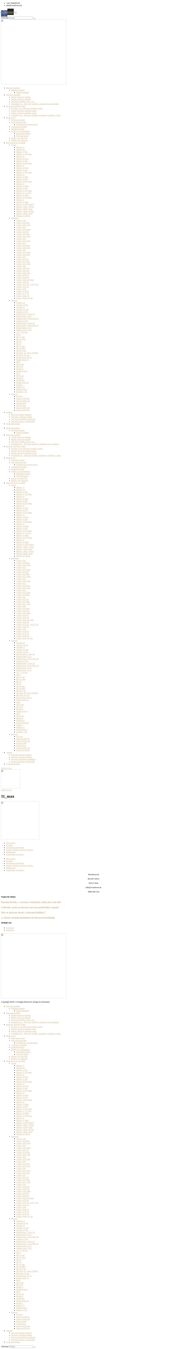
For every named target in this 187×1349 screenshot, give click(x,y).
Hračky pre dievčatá (19, 138)
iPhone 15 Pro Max (24, 172)
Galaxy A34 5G (22, 291)
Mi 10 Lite (20, 346)
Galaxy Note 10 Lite (24, 298)
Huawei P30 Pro (23, 410)
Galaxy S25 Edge (23, 229)
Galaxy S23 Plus (23, 245)
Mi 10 (18, 344)
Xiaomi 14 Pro (22, 305)
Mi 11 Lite (20, 337)
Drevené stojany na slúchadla (23, 421)
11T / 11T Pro (21, 332)
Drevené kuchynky (19, 122)
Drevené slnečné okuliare (21, 415)
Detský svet (11, 118)
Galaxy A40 (21, 289)
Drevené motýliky (13, 95)
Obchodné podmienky (15, 847)
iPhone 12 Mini (22, 195)
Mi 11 (18, 335)
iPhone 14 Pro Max (24, 181)
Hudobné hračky (18, 129)
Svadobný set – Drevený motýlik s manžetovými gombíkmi (35, 104)
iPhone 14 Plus (22, 177)
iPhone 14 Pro (22, 179)
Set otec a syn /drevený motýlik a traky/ (27, 108)
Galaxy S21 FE (22, 259)
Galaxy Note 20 (22, 277)
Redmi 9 (19, 369)
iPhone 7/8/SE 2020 (24, 209)
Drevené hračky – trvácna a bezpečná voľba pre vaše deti (31, 902)
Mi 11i (18, 341)
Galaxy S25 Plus (23, 234)
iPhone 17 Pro (22, 152)
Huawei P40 (21, 403)
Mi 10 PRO (21, 348)
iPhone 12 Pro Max (24, 197)
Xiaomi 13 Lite (22, 309)
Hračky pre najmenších (20, 131)
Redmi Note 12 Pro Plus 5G (27, 325)
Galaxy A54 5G (22, 282)
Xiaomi (14, 300)
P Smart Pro (21, 405)
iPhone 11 (20, 200)
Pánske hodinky (22, 92)
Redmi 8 (19, 378)
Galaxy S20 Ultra (23, 273)
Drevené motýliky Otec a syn (23, 102)
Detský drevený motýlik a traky (24, 111)
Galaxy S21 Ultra (23, 264)
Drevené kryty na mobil (15, 143)
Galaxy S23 (21, 243)
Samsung (15, 218)
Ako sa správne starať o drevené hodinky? (23, 912)
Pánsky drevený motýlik (21, 99)
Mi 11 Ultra (21, 339)
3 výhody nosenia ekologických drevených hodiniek (28, 917)
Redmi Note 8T (22, 383)
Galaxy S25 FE (22, 232)
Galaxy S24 (21, 239)
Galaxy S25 (21, 227)
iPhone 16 (20, 156)
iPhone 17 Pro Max (24, 154)
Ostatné (9, 412)
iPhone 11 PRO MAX (25, 204)
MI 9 (18, 362)
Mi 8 (18, 373)
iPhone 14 (20, 175)
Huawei (14, 394)
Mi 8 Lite (20, 376)
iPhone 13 (20, 184)
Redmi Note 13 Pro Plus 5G (27, 319)
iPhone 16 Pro (22, 161)
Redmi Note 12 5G (24, 328)
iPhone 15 (20, 165)
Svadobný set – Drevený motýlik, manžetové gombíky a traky (36, 115)
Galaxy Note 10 (22, 296)
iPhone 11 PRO (22, 202)
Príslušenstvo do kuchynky (27, 124)
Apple (13, 145)
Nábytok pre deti (18, 120)
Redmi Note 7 (22, 389)
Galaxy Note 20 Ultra (25, 280)
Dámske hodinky (18, 90)
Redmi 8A (20, 380)
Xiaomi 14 (20, 303)
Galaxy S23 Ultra (23, 248)
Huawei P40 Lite (23, 401)
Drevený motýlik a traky (16, 106)
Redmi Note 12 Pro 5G (25, 323)
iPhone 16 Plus (22, 159)
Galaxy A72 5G (22, 293)
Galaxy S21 (21, 257)
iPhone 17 (20, 147)
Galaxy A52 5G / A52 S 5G (27, 284)
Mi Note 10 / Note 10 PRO (27, 353)
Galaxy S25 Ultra (23, 236)
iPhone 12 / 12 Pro (23, 193)
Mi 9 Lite (20, 364)
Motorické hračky (23, 134)
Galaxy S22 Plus (23, 255)
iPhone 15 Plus (22, 168)
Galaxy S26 (21, 220)
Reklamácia (11, 852)
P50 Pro (19, 396)
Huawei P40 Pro (23, 399)
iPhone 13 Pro (22, 188)
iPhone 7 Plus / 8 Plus (25, 207)
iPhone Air (20, 150)
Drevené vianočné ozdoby (21, 417)
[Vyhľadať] (34, 18)
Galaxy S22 (21, 250)
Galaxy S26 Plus (23, 223)
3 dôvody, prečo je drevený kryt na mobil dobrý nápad (30, 907)
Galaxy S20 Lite (23, 271)
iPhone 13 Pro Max (24, 191)
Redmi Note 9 (22, 371)
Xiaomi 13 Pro (22, 312)
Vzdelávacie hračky (19, 127)
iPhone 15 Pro (22, 170)
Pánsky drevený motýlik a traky (24, 113)
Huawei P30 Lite (23, 408)
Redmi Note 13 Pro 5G (25, 314)
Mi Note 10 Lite (22, 355)
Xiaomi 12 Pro (22, 321)
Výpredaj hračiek (13, 424)
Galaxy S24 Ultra (23, 241)
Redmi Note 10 (22, 360)
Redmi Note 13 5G (24, 316)
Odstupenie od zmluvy (15, 854)
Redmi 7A (20, 387)
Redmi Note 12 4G (24, 330)
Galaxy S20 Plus (23, 268)
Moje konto (10, 843)
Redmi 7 (19, 385)
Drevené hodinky (13, 88)
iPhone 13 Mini (22, 186)
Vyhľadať (5, 18)
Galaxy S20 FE (22, 275)
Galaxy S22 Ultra (23, 252)
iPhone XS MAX (23, 216)
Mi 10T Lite (21, 351)
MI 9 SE (19, 367)
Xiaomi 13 (20, 307)
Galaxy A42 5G (22, 287)
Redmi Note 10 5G (24, 357)
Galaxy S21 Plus (23, 261)
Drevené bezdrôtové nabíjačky (23, 419)
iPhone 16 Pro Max (24, 163)
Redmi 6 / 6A (21, 392)
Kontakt (9, 845)
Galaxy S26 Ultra (23, 225)
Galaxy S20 (21, 266)
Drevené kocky (22, 136)
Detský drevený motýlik (21, 97)
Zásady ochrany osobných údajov (19, 850)
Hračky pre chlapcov (19, 140)
